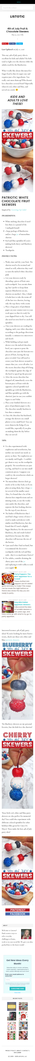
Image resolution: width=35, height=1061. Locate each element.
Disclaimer (17, 1052)
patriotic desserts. (13, 640)
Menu (19, 2)
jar (17, 234)
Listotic (17, 16)
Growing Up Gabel (18, 210)
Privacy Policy (10, 1051)
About (19, 1051)
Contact (25, 1051)
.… (25, 945)
